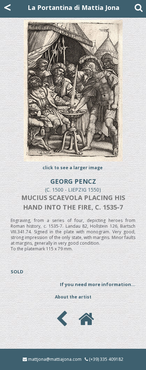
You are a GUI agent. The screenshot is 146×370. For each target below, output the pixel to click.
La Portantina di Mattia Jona (73, 7)
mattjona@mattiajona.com (55, 359)
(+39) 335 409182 (106, 359)
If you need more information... (97, 284)
